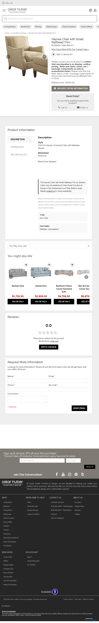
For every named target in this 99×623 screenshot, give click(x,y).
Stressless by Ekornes (11, 538)
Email (52, 376)
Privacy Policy (68, 599)
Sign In (29, 557)
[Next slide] (86, 277)
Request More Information (72, 88)
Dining (38, 27)
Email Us (84, 107)
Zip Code (53, 385)
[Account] (95, 11)
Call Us (64, 107)
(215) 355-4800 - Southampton (62, 506)
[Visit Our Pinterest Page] (76, 474)
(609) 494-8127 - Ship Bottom (61, 510)
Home (7, 33)
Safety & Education (9, 585)
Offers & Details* (88, 599)
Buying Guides (8, 565)
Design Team (79, 506)
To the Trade (7, 557)
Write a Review (48, 347)
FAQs (29, 502)
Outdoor (6, 526)
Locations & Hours (57, 502)
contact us (50, 191)
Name (11, 376)
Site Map (78, 599)
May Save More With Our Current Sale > (70, 49)
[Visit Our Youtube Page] (63, 474)
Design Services (32, 510)
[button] (4, 10)
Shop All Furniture (9, 542)
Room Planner (8, 573)
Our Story (78, 502)
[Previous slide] (11, 277)
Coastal (6, 530)
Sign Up (89, 467)
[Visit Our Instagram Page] (70, 474)
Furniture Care (8, 569)
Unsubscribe (7, 577)
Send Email (79, 408)
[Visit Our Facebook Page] (57, 474)
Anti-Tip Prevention (9, 581)
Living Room (10, 27)
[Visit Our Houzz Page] (82, 474)
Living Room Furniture (18, 33)
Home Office (86, 27)
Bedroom (25, 27)
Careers (77, 514)
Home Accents (69, 27)
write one (54, 341)
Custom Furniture (33, 514)
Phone (11, 385)
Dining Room (7, 510)
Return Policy (19, 154)
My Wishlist (31, 565)
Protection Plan (32, 506)
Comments (13, 394)
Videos (5, 561)
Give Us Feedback (57, 518)
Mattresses (52, 27)
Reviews (78, 510)
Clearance (6, 534)
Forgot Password (33, 561)
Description (18, 139)
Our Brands (7, 546)
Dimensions (17, 147)
